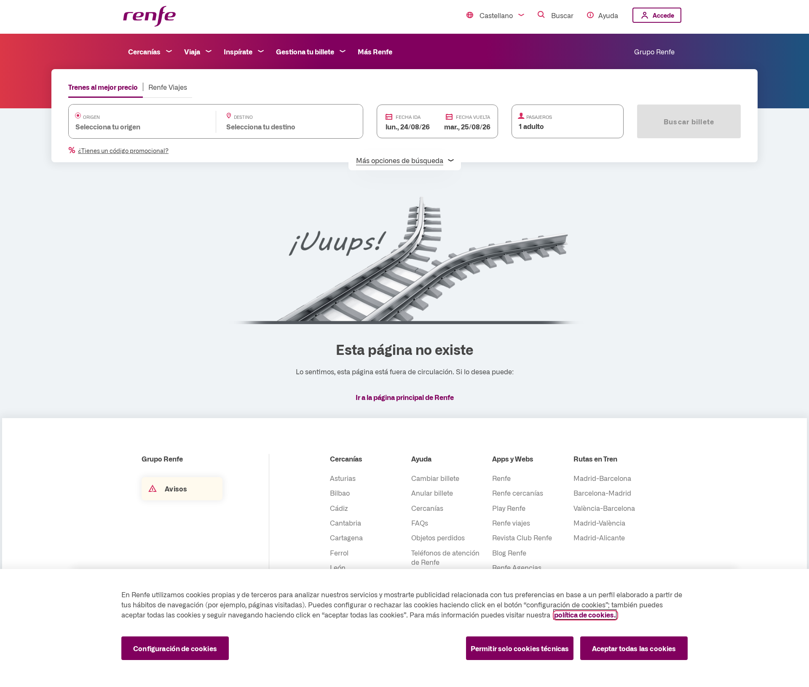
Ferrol (339, 552)
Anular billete (432, 492)
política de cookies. (585, 614)
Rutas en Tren (595, 458)
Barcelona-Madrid (602, 492)
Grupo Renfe (654, 51)
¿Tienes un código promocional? (123, 150)
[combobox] (133, 126)
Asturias (343, 478)
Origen (91, 117)
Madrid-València (599, 522)
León (338, 567)
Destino (243, 117)
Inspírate (238, 51)
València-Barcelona (604, 508)
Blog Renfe (509, 552)
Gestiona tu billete (305, 51)
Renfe (501, 478)
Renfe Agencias (516, 567)
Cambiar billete (435, 478)
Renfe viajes (511, 522)
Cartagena (346, 537)
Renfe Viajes (167, 87)
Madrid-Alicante (599, 537)
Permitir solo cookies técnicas (520, 648)
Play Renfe (508, 508)
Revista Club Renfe (522, 537)
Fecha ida (408, 117)
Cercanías (144, 51)
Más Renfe (375, 51)
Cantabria (345, 522)
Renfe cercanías (517, 492)
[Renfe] (149, 16)
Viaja (192, 51)
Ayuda (608, 15)
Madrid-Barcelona (602, 478)
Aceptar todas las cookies (634, 648)
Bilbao (340, 492)
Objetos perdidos (438, 537)
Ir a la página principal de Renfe (405, 397)
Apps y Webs (512, 458)
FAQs (419, 522)
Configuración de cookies (175, 648)
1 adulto (531, 126)
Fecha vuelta (473, 117)
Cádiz (339, 508)
